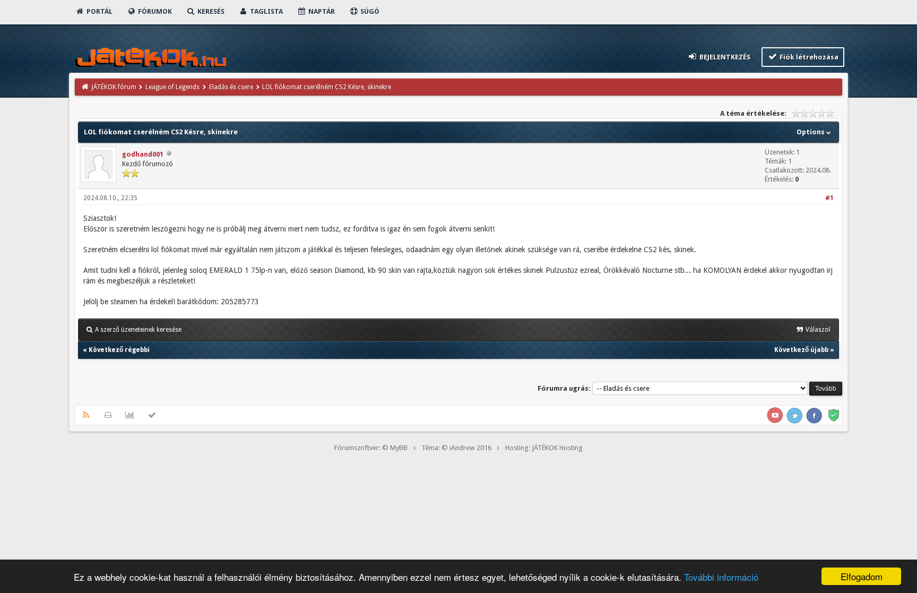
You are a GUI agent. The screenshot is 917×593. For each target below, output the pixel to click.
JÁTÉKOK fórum (114, 87)
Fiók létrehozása (808, 57)
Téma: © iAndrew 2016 (456, 448)
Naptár (321, 11)
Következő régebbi (119, 350)
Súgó (369, 11)
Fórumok (154, 11)
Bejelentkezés (724, 57)
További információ (721, 576)
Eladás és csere (231, 87)
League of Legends (172, 87)
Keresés (210, 11)
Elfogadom (862, 576)
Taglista (265, 11)
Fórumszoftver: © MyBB (371, 448)
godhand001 (142, 154)
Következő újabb (801, 350)
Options (811, 132)
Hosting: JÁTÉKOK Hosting (544, 448)
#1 (829, 198)
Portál (99, 11)
